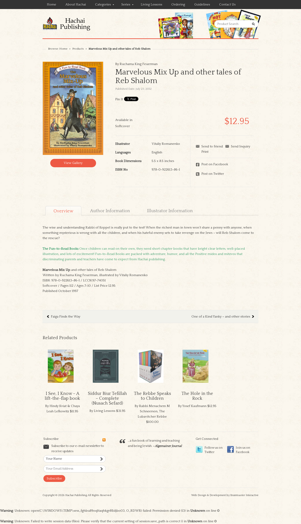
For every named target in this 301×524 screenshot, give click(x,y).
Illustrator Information (170, 210)
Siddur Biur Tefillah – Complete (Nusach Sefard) (107, 398)
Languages (123, 152)
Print (204, 152)
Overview (63, 211)
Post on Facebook (214, 164)
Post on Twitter (212, 174)
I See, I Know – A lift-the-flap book (62, 396)
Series (123, 5)
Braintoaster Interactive (244, 495)
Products (78, 48)
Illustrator (122, 144)
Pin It (119, 99)
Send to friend (212, 146)
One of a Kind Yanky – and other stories (220, 316)
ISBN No (121, 169)
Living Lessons (151, 4)
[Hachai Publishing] (75, 24)
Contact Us (227, 4)
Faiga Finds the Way (65, 316)
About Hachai (75, 4)
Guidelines (202, 4)
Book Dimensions (128, 161)
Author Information (110, 210)
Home (51, 4)
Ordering (178, 4)
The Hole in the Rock (197, 396)
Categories (101, 5)
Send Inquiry (240, 146)
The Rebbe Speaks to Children (152, 396)
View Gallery (73, 163)
